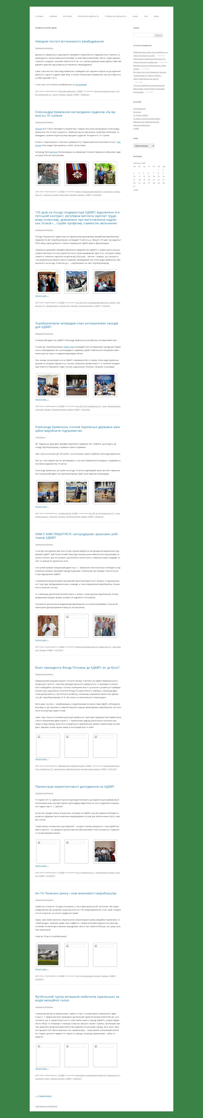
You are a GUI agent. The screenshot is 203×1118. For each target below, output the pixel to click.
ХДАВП (79, 91)
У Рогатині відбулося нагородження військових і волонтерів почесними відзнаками (149, 88)
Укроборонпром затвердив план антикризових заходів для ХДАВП (76, 325)
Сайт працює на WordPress (46, 1106)
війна (78, 191)
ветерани (80, 1075)
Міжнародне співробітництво (72, 766)
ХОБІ (146, 16)
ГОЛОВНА (39, 16)
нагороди (39, 1078)
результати (65, 306)
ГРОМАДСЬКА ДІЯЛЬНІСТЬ (115, 16)
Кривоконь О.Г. (45, 94)
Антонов (137, 112)
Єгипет (113, 302)
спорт (47, 1078)
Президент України (68, 195)
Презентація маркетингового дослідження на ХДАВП (74, 786)
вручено (54, 152)
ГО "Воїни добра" (140, 115)
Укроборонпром (86, 306)
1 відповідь (40, 437)
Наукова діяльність (67, 91)
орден (56, 195)
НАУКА (135, 16)
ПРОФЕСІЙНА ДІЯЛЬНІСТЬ (88, 16)
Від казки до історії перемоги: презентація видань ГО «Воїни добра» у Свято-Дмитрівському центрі (150, 75)
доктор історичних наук (104, 91)
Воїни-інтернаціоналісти (86, 647)
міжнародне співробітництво (67, 769)
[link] (69, 347)
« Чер (135, 189)
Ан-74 (85, 302)
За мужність (108, 191)
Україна (62, 94)
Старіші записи (43, 1096)
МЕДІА (156, 16)
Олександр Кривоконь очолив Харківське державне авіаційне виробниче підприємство (78, 428)
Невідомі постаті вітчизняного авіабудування (69, 41)
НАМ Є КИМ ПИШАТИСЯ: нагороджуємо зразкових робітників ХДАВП (77, 536)
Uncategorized (65, 513)
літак (104, 406)
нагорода (48, 195)
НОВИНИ (53, 16)
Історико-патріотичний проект (146, 118)
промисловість (52, 306)
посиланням (81, 84)
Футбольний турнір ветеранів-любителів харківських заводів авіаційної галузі (77, 998)
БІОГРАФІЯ (67, 16)
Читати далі (42, 296)
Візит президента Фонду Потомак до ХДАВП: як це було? (77, 667)
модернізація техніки (90, 769)
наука (55, 94)
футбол (61, 1078)
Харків (69, 94)
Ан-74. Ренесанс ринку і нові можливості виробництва (75, 893)
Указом (38, 128)
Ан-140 (79, 302)
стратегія (39, 409)
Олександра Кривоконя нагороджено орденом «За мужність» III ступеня (75, 113)
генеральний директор (92, 191)
